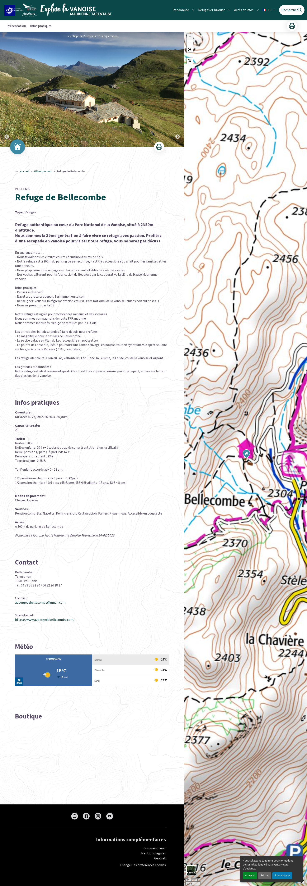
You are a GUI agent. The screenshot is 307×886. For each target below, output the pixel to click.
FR (269, 10)
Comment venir (154, 848)
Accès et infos (244, 10)
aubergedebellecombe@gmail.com (40, 602)
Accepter (250, 875)
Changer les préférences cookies (143, 865)
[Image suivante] (177, 89)
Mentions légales (153, 853)
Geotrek (160, 858)
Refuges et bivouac (211, 10)
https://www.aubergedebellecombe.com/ (45, 619)
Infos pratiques (41, 26)
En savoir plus (282, 875)
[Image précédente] (6, 89)
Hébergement (43, 171)
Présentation (16, 26)
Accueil (24, 171)
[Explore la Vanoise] (59, 10)
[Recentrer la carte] (190, 61)
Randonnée (181, 10)
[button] (190, 49)
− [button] (190, 43)
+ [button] (190, 36)
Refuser (265, 875)
